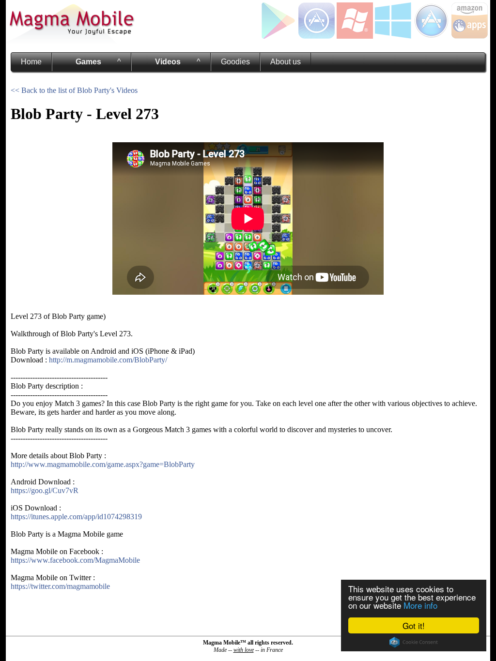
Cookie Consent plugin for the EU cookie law (413, 642)
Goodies (235, 62)
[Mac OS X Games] (431, 36)
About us (285, 62)
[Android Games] (278, 36)
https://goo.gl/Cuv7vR (44, 490)
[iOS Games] (316, 36)
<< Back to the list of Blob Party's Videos (74, 90)
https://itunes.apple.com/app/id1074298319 (76, 516)
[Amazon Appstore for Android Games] (469, 36)
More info (420, 605)
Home (31, 62)
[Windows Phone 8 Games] (355, 36)
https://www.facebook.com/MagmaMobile (75, 560)
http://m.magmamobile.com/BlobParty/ (108, 360)
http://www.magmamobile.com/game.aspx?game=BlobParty (103, 464)
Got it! (414, 625)
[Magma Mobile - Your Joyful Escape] (71, 41)
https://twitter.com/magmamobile (60, 586)
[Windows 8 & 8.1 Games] (393, 36)
